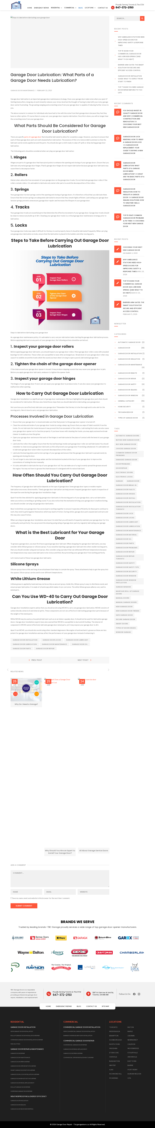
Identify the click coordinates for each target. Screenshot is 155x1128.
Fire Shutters (15, 1044)
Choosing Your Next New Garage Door (133, 223)
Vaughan (113, 1048)
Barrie (130, 1065)
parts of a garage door (32, 137)
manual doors (122, 598)
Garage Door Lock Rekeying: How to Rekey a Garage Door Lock (133, 139)
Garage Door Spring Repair (20, 1062)
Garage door (133, 481)
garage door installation (25, 640)
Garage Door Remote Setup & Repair (23, 1078)
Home (29, 8)
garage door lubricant (77, 640)
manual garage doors (126, 602)
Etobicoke (114, 1053)
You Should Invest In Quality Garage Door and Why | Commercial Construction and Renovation (133, 116)
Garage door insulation (129, 359)
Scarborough (115, 1040)
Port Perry (132, 1070)
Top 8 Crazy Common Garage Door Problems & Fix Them (133, 218)
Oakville (113, 1057)
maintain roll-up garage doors (127, 592)
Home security (124, 407)
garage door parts (22, 648)
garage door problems (126, 548)
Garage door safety (127, 384)
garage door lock (124, 513)
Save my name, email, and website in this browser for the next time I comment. (41, 898)
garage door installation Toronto (128, 508)
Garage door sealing (127, 390)
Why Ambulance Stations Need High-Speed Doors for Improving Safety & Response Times (131, 41)
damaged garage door (126, 460)
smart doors (122, 624)
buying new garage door (127, 440)
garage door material (126, 535)
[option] (26, 692)
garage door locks (52, 640)
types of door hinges (126, 628)
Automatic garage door (129, 342)
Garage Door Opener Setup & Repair (23, 1066)
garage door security (126, 571)
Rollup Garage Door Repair (20, 1087)
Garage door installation (130, 353)
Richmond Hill (115, 1074)
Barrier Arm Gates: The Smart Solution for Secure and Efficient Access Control (131, 67)
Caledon (131, 1044)
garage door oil (80, 644)
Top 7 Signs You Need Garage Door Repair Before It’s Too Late (130, 90)
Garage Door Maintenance (20, 1057)
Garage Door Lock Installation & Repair (25, 1074)
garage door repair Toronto (125, 557)
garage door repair (45, 648)
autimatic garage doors (127, 436)
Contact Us (103, 8)
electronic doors (124, 472)
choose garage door (126, 448)
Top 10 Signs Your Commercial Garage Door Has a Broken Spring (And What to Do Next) (129, 55)
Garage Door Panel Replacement (22, 1083)
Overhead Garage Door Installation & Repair (27, 1040)
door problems (123, 464)
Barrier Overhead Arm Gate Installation (77, 1035)
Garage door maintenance (22, 90)
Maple (130, 1031)
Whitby (112, 1065)
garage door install (125, 498)
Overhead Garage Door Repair (21, 1091)
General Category (126, 401)
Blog (81, 8)
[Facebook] (134, 994)
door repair (121, 468)
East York (132, 1061)
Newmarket (133, 1040)
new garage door (124, 607)
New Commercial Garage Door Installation (79, 1031)
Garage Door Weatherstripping (22, 1109)
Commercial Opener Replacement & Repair (78, 1057)
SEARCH (142, 18)
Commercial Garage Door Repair (75, 1045)
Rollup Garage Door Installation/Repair (25, 1035)
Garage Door (124, 348)
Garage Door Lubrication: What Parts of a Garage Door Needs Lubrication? (131, 168)
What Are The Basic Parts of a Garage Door (133, 177)
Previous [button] (7, 670)
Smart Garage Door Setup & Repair (23, 1070)
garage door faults (125, 489)
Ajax (111, 1070)
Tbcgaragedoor (125, 412)
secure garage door (125, 619)
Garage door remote (127, 373)
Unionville (132, 1057)
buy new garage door (126, 444)
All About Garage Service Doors (93, 850)
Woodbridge (133, 1048)
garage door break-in (126, 485)
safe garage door (124, 615)
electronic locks (124, 477)
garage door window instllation (126, 581)
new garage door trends (127, 611)
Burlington (114, 1061)
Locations (89, 8)
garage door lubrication (25, 644)
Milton (131, 1027)
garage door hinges (125, 494)
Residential (55, 8)
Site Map (105, 1006)
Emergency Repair (41, 8)
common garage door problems (126, 454)
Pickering (113, 1078)
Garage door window (128, 395)
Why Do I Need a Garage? (26, 704)
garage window (123, 587)
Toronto (113, 1027)
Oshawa (131, 1036)
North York (114, 1044)
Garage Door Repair (18, 1053)
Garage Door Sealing (18, 1105)
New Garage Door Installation (22, 1031)
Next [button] (108, 670)
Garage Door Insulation (19, 1100)
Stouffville (133, 1053)
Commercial (69, 8)
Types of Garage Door (128, 418)
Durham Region (134, 1074)
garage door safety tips (127, 567)
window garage (123, 632)
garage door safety (125, 563)
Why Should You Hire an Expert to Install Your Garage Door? (60, 851)
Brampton (113, 1036)
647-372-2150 (67, 993)
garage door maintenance (54, 644)
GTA (129, 1078)
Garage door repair (127, 378)
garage (119, 481)
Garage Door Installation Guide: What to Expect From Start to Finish (130, 79)
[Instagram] (139, 994)
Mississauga (114, 1031)
